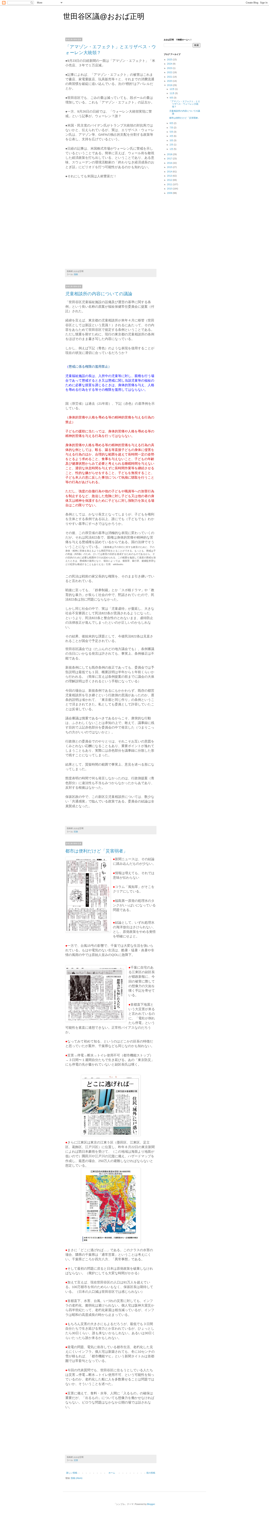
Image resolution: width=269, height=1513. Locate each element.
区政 (76, 831)
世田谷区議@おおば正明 (103, 16)
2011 (170, 184)
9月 (172, 97)
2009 (170, 193)
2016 (170, 163)
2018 (170, 154)
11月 (172, 93)
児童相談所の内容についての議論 (98, 293)
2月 (172, 144)
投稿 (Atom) (76, 1478)
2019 (170, 85)
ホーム (112, 1473)
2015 (170, 167)
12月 (172, 89)
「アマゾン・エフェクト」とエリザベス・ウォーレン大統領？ (184, 104)
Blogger (151, 1504)
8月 (172, 123)
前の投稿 (150, 1473)
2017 (170, 158)
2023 (170, 68)
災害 (76, 1460)
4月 (172, 136)
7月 (172, 127)
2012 (170, 180)
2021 (170, 77)
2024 (170, 64)
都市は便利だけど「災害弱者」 (96, 850)
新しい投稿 (71, 1473)
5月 (172, 132)
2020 (170, 81)
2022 (170, 72)
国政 (76, 274)
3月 (172, 140)
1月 (172, 149)
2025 (170, 59)
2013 (170, 176)
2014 (170, 171)
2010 (170, 188)
